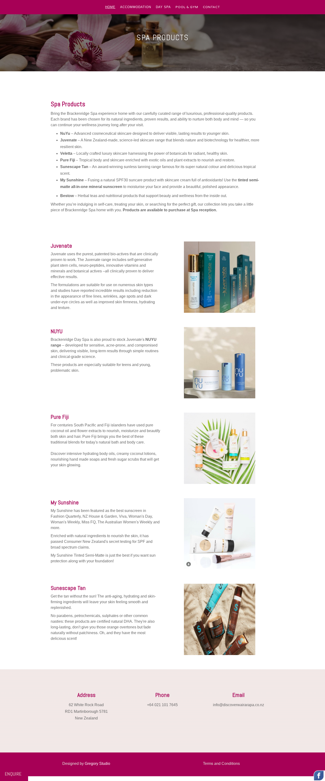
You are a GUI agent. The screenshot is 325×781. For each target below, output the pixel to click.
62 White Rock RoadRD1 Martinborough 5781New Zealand (86, 711)
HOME (110, 7)
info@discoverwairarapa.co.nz (238, 705)
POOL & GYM (187, 7)
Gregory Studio (97, 764)
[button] (110, 7)
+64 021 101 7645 (162, 705)
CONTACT (211, 7)
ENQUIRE (13, 774)
